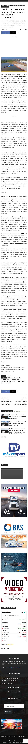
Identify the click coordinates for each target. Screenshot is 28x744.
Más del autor (17, 411)
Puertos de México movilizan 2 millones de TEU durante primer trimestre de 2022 (6, 402)
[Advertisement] (14, 47)
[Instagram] (12, 691)
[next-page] (5, 437)
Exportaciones (5, 381)
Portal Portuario (10, 376)
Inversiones (22, 5)
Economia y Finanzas (16, 5)
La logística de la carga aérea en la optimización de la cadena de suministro (17, 416)
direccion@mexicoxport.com (13, 667)
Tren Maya (8, 382)
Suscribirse (8, 711)
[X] (15, 691)
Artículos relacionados (7, 411)
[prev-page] (2, 437)
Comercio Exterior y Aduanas (11, 3)
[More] (17, 32)
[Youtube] (19, 691)
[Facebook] (8, 691)
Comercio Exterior (5, 379)
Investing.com (10, 644)
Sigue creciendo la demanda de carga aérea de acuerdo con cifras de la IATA (17, 423)
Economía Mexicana (15, 379)
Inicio (2, 3)
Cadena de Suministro (12, 377)
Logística (18, 381)
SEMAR (23, 381)
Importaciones (12, 381)
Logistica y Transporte (5, 6)
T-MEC (3, 382)
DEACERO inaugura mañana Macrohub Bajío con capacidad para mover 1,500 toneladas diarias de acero (20, 403)
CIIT (19, 377)
